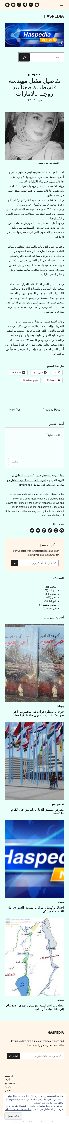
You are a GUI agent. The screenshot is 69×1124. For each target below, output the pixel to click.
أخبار (54, 597)
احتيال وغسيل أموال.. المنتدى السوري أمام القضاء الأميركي (35, 909)
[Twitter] (7, 5)
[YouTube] (13, 5)
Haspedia (54, 16)
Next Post (15, 409)
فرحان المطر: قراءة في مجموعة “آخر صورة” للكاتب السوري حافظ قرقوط (38, 713)
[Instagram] (31, 5)
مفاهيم (52, 587)
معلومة (52, 594)
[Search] (24, 57)
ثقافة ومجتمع (34, 74)
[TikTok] (25, 5)
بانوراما (52, 601)
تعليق (15, 461)
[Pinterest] (19, 5)
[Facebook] (37, 5)
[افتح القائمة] (61, 5)
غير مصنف (51, 608)
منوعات (52, 590)
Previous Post (51, 409)
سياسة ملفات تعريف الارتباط (18, 1109)
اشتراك (13, 1055)
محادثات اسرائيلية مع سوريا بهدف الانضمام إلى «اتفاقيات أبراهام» (35, 1007)
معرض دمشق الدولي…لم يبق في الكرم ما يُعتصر (37, 811)
